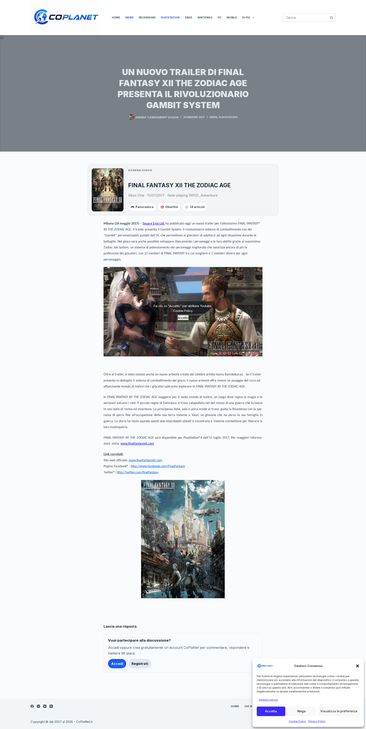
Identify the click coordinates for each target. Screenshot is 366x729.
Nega (301, 711)
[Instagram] (38, 706)
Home (116, 17)
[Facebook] (32, 706)
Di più (246, 17)
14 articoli (195, 207)
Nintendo (205, 17)
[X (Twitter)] (51, 706)
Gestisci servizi (268, 699)
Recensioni (147, 17)
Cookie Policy (297, 721)
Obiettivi (169, 207)
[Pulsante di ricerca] (331, 17)
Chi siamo (251, 706)
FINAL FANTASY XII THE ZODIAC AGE (179, 185)
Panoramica (142, 207)
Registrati (140, 663)
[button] (357, 666)
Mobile (232, 17)
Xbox (188, 17)
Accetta (271, 711)
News (129, 17)
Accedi (117, 663)
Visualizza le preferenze (338, 711)
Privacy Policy (317, 721)
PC (219, 17)
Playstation (170, 17)
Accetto (183, 317)
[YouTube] (44, 706)
